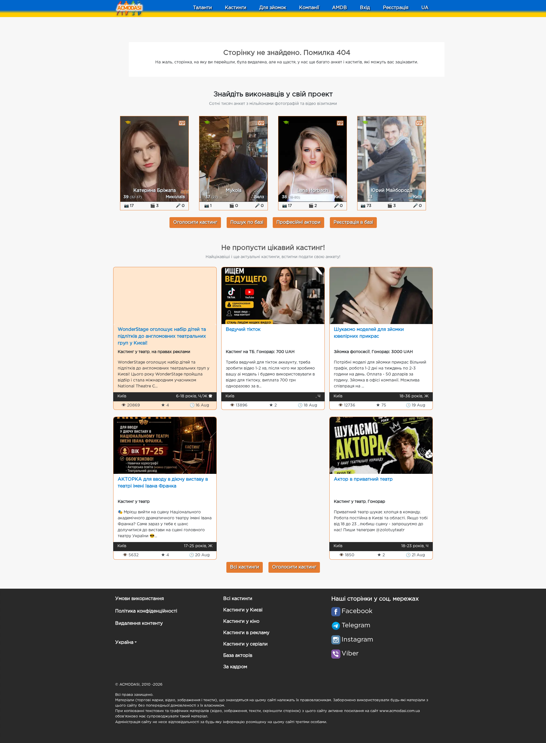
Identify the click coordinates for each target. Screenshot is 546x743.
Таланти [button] (202, 8)
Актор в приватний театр (363, 479)
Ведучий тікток (243, 329)
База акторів (237, 655)
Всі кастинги (244, 567)
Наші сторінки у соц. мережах (375, 598)
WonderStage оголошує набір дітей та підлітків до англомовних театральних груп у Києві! (162, 336)
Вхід (365, 8)
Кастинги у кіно (241, 621)
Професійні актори (298, 222)
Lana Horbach (312, 190)
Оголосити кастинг (195, 222)
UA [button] (425, 8)
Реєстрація (395, 8)
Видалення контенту (139, 623)
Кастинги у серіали (245, 644)
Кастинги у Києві (242, 610)
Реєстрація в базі (353, 222)
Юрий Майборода (391, 190)
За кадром (235, 667)
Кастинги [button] (235, 8)
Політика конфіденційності (146, 611)
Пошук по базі (246, 222)
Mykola (233, 190)
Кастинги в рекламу (246, 633)
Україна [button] (124, 642)
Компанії (309, 8)
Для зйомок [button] (272, 8)
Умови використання (139, 599)
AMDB (339, 8)
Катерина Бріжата (154, 190)
